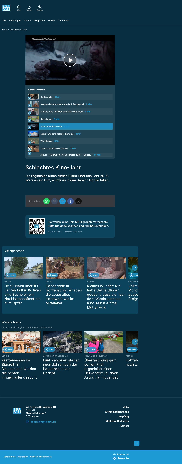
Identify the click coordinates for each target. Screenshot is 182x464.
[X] (78, 201)
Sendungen (15, 20)
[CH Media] (121, 458)
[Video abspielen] (70, 60)
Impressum (23, 457)
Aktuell (4, 30)
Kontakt (124, 425)
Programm (39, 20)
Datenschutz (9, 457)
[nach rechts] (135, 268)
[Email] (62, 201)
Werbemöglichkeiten (117, 411)
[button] (54, 201)
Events (51, 20)
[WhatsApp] (46, 201)
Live (4, 20)
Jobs (126, 407)
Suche (27, 20)
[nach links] (5, 268)
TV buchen (63, 20)
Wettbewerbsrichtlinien (41, 457)
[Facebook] (70, 201)
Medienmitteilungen (117, 421)
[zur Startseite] (6, 8)
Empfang (124, 416)
